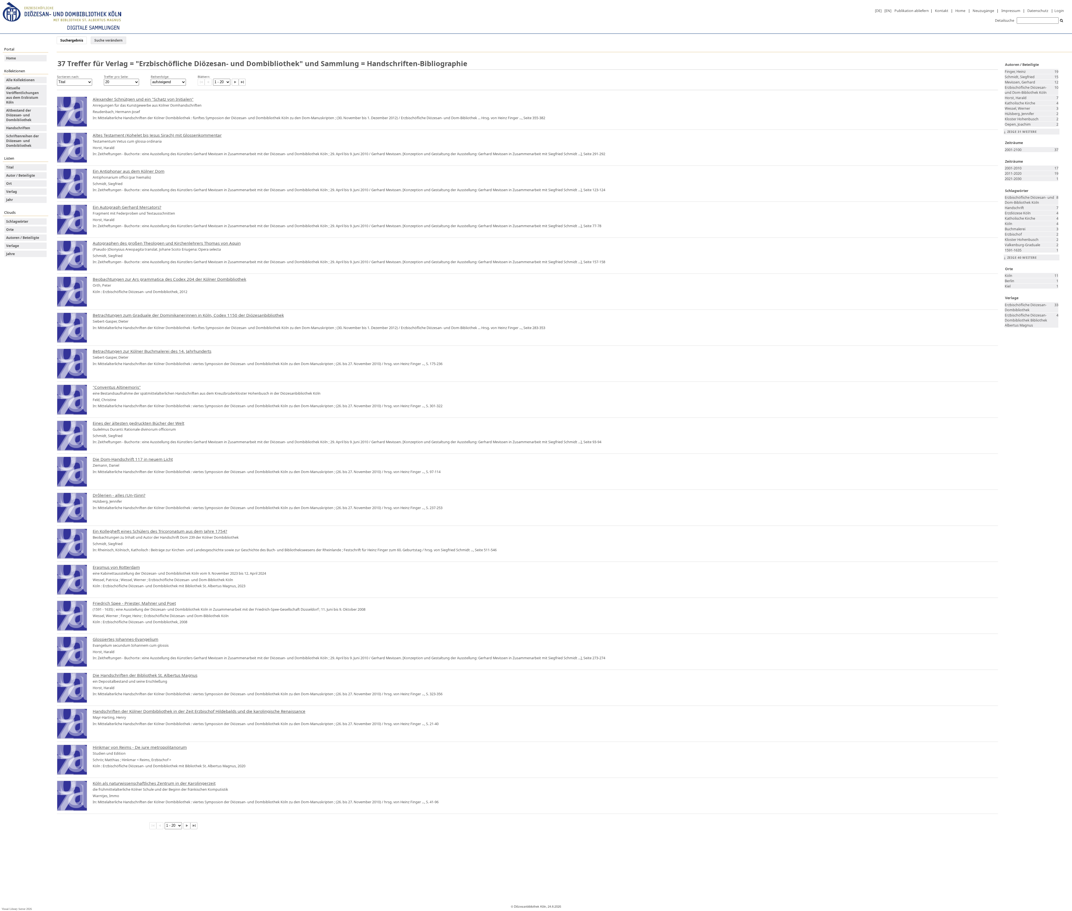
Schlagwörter (17, 221)
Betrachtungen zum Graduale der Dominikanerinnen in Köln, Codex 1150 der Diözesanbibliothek (188, 315)
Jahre (10, 253)
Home (960, 10)
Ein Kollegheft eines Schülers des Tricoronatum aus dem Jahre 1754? (160, 531)
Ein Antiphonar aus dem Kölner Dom (128, 171)
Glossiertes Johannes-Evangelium (125, 639)
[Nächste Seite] (235, 82)
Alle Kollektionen (20, 80)
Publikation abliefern (911, 10)
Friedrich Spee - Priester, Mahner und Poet (134, 603)
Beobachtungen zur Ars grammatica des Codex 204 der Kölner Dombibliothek (169, 279)
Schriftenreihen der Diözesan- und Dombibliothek (22, 141)
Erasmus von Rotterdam (116, 567)
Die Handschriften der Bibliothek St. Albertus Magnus (145, 675)
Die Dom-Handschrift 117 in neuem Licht (133, 459)
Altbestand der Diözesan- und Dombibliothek (18, 115)
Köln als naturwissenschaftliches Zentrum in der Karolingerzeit (154, 783)
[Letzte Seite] (242, 82)
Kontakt (941, 10)
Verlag (11, 191)
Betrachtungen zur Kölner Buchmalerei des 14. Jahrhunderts (152, 351)
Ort (9, 183)
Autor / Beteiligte (20, 175)
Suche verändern (108, 40)
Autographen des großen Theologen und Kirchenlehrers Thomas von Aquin (167, 243)
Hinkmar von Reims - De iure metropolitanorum (140, 747)
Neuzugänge (983, 10)
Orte (10, 229)
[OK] (1062, 21)
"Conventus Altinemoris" (117, 387)
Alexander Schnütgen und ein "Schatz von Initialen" (143, 99)
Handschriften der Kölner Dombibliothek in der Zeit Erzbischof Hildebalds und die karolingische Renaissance (199, 711)
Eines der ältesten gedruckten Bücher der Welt (138, 423)
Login (1059, 10)
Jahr (9, 199)
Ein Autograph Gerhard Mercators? (127, 207)
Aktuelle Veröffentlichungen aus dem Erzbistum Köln (22, 95)
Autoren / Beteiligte (22, 237)
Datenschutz (1037, 10)
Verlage (12, 245)
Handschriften (18, 128)
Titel (10, 167)
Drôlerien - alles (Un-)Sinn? (119, 495)
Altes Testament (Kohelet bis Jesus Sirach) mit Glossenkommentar (157, 135)
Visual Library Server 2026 (17, 908)
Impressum (1010, 10)
